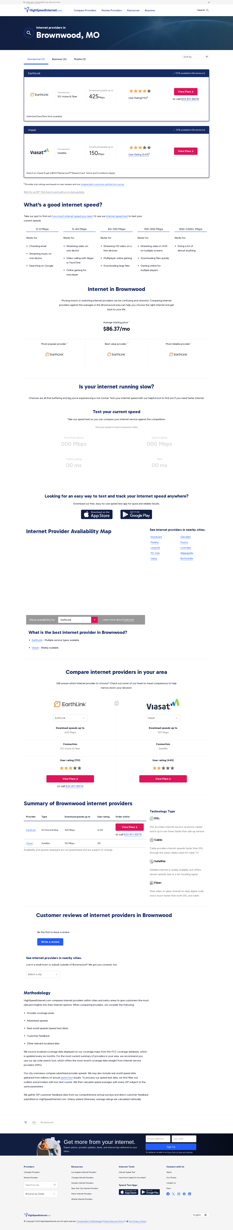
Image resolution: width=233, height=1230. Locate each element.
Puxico (184, 542)
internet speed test (117, 216)
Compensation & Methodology (89, 1221)
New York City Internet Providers (84, 1188)
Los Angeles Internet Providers (83, 1172)
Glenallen (185, 536)
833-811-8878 (190, 99)
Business (150, 10)
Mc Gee (155, 553)
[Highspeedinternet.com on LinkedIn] (189, 1194)
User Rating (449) (138, 154)
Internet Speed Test (127, 1172)
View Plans (182, 91)
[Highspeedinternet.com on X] (173, 1194)
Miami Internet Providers (81, 1194)
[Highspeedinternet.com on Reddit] (184, 1194)
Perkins (155, 542)
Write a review (50, 941)
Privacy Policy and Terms (113, 1221)
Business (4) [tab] (59, 59)
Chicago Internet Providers (82, 1177)
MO (34, 1122)
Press (168, 1188)
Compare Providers (85, 10)
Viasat (35, 647)
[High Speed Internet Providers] (43, 10)
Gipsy (154, 558)
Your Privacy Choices (137, 1221)
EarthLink (128, 619)
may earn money (33, 2)
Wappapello (186, 553)
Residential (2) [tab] (36, 59)
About (169, 1172)
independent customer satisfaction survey (102, 184)
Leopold (155, 547)
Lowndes (185, 547)
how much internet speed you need (72, 216)
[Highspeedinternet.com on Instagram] (178, 1194)
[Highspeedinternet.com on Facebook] (168, 1194)
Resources (133, 10)
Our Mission (171, 1177)
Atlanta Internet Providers (81, 1199)
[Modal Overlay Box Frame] (116, 1144)
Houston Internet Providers (82, 1183)
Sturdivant (156, 536)
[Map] (86, 580)
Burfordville (186, 558)
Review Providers (112, 10)
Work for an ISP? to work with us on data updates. (54, 192)
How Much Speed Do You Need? (132, 1177)
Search (201, 10)
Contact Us (171, 1183)
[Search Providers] (54, 1185)
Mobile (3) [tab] (80, 59)
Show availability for (42, 619)
